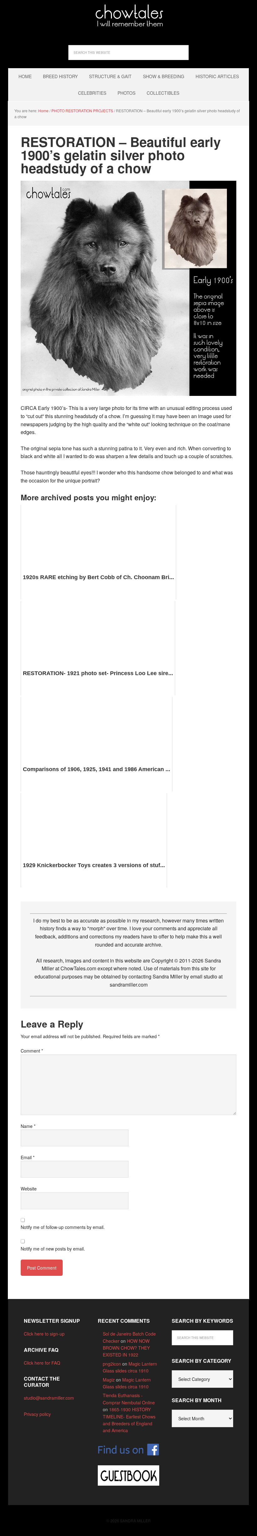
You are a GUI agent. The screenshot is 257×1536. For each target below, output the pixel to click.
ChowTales (128, 15)
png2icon (112, 1364)
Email (27, 1157)
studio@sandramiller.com (49, 1398)
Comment (32, 1051)
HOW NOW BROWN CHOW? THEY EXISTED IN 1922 (126, 1348)
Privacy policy (37, 1414)
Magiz (109, 1380)
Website (29, 1188)
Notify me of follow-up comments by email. (63, 1227)
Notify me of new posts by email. (53, 1248)
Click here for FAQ (42, 1363)
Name (28, 1126)
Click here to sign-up (44, 1334)
